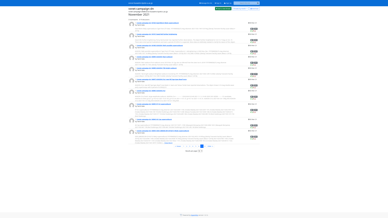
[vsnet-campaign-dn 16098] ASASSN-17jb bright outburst (157, 68)
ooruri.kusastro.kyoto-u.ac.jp (140, 3)
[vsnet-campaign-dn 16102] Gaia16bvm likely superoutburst (158, 23)
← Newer (178, 146)
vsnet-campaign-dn (141, 8)
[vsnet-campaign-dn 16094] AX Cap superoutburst (154, 119)
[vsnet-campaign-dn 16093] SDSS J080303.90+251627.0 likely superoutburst (163, 131)
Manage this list (206, 3)
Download (255, 9)
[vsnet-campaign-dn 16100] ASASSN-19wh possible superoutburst (160, 45)
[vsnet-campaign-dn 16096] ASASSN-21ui (151, 91)
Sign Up (228, 3)
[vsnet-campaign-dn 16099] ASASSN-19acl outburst (154, 57)
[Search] (258, 3)
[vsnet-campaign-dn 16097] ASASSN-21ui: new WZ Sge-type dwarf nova (162, 79)
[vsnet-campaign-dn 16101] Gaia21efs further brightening (157, 34)
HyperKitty (194, 215)
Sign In (218, 3)
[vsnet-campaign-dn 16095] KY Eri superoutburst (154, 104)
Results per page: (191, 151)
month (239, 9)
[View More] (168, 143)
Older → (210, 146)
